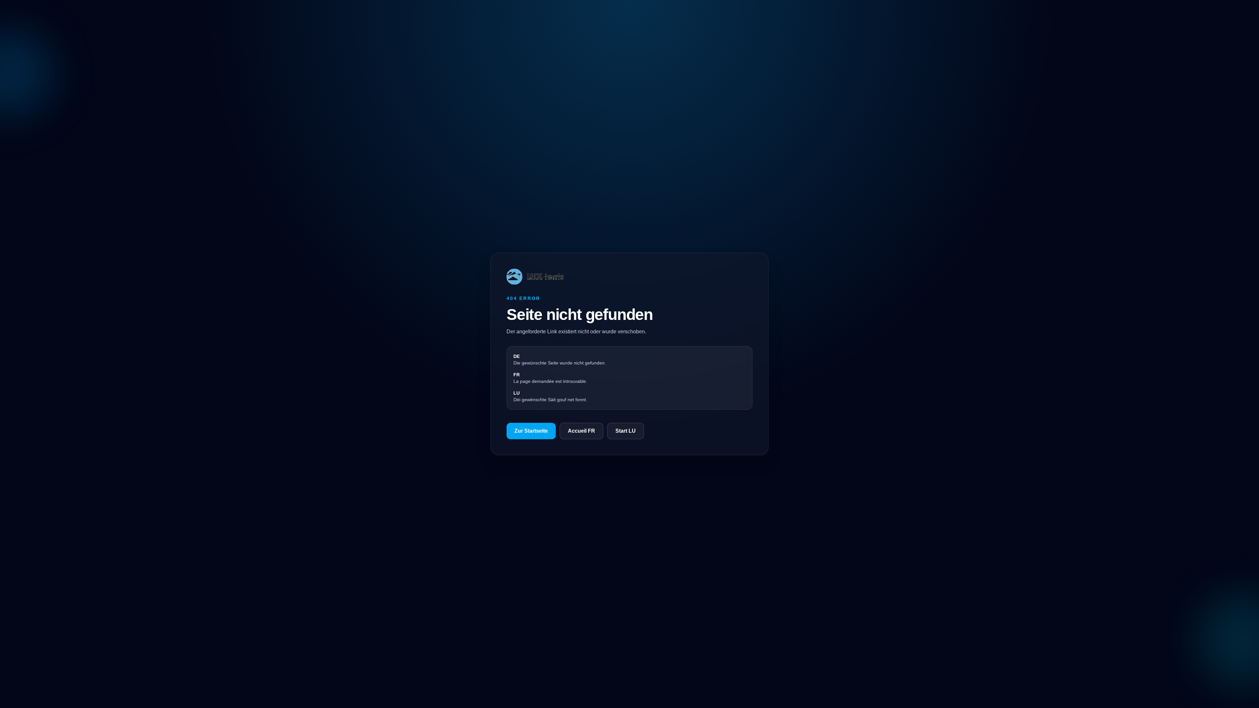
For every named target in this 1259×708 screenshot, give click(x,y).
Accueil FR (581, 431)
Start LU (625, 431)
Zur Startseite (531, 431)
